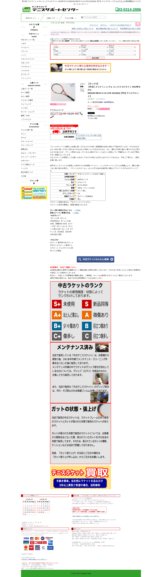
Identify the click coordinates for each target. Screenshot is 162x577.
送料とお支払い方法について (83, 29)
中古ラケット (65, 32)
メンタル (24, 108)
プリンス (24, 51)
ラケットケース (27, 141)
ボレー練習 (25, 96)
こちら (77, 210)
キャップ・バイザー (28, 157)
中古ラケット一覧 (27, 40)
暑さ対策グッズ (27, 172)
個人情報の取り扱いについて (107, 29)
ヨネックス (25, 63)
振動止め (24, 149)
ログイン (103, 25)
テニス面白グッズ (27, 164)
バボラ (23, 44)
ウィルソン (25, 47)
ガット (23, 134)
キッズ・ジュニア (27, 112)
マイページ (94, 25)
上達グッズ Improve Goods (34, 84)
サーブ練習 (25, 92)
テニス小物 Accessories (34, 125)
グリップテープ (27, 145)
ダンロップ (25, 74)
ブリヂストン (26, 67)
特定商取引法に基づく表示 (130, 29)
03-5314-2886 (129, 9)
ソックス (24, 168)
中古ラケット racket (34, 35)
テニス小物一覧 (27, 130)
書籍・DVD (25, 116)
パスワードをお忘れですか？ (120, 25)
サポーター (25, 161)
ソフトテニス (26, 119)
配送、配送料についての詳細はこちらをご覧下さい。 (86, 516)
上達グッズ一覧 (27, 89)
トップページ (55, 32)
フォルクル (25, 70)
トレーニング (26, 104)
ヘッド (23, 55)
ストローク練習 (27, 100)
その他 (23, 176)
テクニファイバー (27, 59)
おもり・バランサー (28, 153)
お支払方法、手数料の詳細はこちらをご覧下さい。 (34, 559)
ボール (23, 138)
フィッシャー (26, 78)
